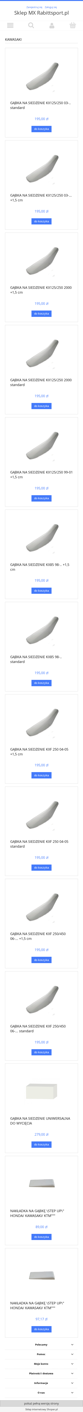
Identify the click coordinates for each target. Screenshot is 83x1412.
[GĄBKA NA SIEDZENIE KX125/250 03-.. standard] (41, 76)
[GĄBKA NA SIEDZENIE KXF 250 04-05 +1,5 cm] (41, 722)
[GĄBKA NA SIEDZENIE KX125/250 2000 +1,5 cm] (41, 260)
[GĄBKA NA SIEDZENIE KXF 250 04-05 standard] (41, 814)
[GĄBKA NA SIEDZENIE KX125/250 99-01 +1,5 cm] (41, 445)
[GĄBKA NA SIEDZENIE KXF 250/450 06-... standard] (41, 999)
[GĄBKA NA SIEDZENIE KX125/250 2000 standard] (41, 353)
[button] (10, 25)
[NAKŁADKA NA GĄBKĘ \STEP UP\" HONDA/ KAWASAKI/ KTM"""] (41, 1184)
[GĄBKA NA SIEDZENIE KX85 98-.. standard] (41, 630)
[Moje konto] (52, 25)
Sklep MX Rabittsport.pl (41, 12)
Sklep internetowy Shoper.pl (41, 1409)
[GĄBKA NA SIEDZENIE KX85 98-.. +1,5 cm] (41, 537)
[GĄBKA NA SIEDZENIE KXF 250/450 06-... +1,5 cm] (41, 906)
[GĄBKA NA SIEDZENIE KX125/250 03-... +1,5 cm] (41, 168)
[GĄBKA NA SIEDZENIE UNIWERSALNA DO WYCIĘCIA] (41, 1091)
